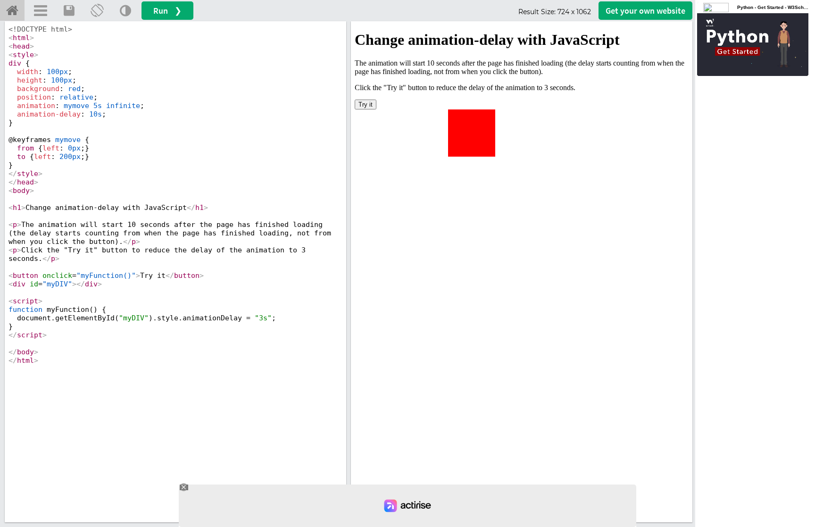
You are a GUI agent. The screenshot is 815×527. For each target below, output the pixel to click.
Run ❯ (167, 10)
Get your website (645, 10)
